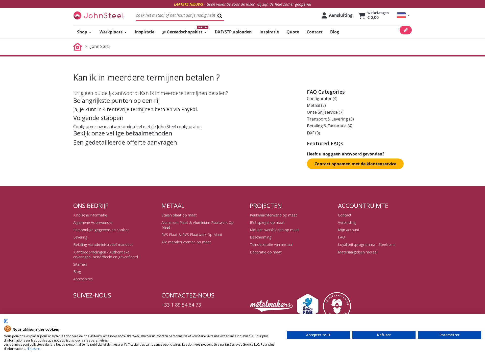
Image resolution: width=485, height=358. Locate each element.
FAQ (341, 237)
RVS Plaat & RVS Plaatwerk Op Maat (191, 234)
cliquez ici (33, 349)
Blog (77, 271)
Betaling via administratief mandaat (103, 244)
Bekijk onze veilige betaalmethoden (122, 133)
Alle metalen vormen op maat (186, 242)
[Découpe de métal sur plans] (98, 15)
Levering (80, 237)
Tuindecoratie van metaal (271, 244)
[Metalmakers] (271, 306)
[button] (403, 15)
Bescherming (261, 237)
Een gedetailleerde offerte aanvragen (125, 142)
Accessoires (83, 278)
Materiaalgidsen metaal (357, 252)
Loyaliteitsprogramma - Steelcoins (366, 244)
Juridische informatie (90, 215)
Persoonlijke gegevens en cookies (101, 229)
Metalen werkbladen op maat (274, 229)
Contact (344, 215)
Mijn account (348, 229)
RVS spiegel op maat (267, 222)
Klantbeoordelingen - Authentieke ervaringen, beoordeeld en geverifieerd (105, 254)
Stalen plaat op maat (179, 215)
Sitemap (80, 264)
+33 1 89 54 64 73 (181, 304)
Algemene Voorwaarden (93, 222)
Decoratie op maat (266, 252)
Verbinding (347, 222)
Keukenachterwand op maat (273, 215)
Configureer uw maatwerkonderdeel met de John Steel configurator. (137, 126)
